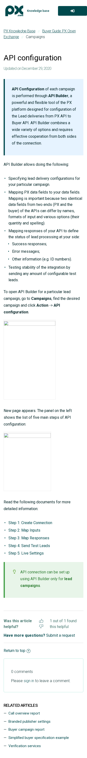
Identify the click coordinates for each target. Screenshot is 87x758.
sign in (29, 681)
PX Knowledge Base (19, 31)
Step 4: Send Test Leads (29, 545)
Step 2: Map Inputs (24, 530)
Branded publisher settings (29, 721)
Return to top (14, 650)
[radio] (41, 620)
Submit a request (60, 635)
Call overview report (24, 713)
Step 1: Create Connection (30, 522)
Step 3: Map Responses (28, 538)
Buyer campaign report (26, 729)
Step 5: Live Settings (26, 553)
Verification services (24, 746)
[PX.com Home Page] (14, 11)
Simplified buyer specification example (38, 738)
